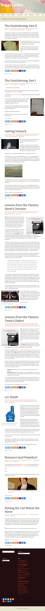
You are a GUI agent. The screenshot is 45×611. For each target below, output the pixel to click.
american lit (21, 212)
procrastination (15, 136)
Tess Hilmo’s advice (16, 94)
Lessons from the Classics (32, 211)
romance (6, 461)
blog (36, 406)
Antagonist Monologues (21, 66)
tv (7, 402)
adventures (15, 460)
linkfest (36, 135)
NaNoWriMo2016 (31, 401)
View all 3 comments (9, 124)
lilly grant (21, 401)
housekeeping (23, 570)
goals (19, 401)
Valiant (6, 157)
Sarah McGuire (28, 156)
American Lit (16, 211)
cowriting (14, 28)
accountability (22, 561)
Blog (8, 14)
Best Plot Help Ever (22, 185)
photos (19, 584)
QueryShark (32, 531)
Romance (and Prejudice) (21, 457)
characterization (21, 211)
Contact (37, 14)
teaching (9, 212)
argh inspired (13, 29)
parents (28, 583)
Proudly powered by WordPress (22, 608)
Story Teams (27, 406)
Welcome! (13, 14)
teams (6, 402)
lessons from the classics (32, 212)
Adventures (31, 14)
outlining (35, 41)
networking (20, 583)
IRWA (19, 460)
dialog (6, 325)
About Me (3, 14)
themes (19, 593)
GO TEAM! (11, 397)
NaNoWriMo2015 (20, 579)
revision (19, 589)
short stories (23, 590)
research (35, 401)
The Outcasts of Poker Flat (10, 232)
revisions (26, 28)
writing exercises (31, 28)
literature (6, 213)
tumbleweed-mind (14, 91)
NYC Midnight (25, 583)
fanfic (27, 568)
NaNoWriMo (31, 399)
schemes (19, 590)
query (37, 514)
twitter (23, 593)
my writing (18, 28)
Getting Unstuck (15, 131)
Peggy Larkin (29, 29)
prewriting (22, 28)
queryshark (7, 515)
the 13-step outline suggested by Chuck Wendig (21, 179)
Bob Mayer (15, 464)
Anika (11, 401)
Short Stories (20, 14)
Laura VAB (26, 572)
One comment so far (9, 198)
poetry (22, 584)
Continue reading (9, 118)
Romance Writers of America (20, 465)
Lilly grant (22, 399)
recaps (23, 587)
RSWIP (24, 29)
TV (33, 399)
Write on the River (24, 464)
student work (20, 592)
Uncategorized (22, 460)
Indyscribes (22, 133)
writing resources (12, 135)
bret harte (25, 212)
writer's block (34, 133)
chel (21, 29)
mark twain (22, 325)
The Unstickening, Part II (21, 26)
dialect (36, 324)
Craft (26, 14)
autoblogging (18, 29)
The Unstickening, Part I (20, 80)
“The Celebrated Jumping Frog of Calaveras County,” (28, 349)
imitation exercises (16, 83)
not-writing (14, 156)
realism (9, 213)
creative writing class (26, 135)
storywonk (10, 461)
